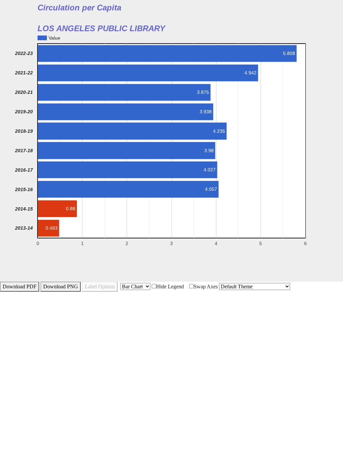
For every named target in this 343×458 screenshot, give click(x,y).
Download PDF (20, 286)
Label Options (100, 286)
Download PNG (60, 286)
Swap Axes (206, 286)
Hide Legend (170, 286)
